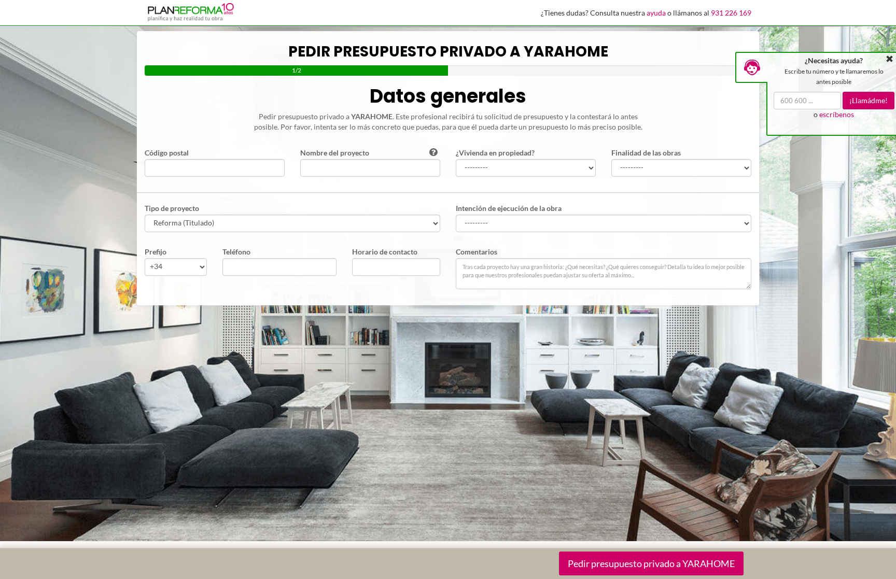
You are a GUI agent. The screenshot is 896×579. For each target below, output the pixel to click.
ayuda (656, 12)
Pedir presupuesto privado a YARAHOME (651, 563)
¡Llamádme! (868, 100)
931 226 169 (731, 12)
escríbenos (836, 114)
